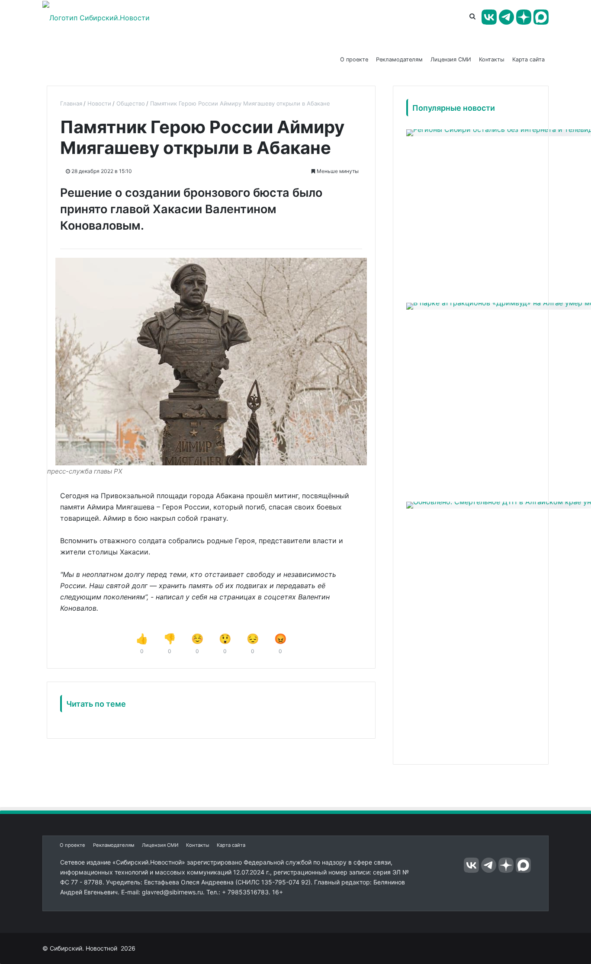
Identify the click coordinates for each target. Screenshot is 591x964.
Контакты (491, 59)
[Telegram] (506, 17)
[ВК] (489, 17)
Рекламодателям (399, 59)
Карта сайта (528, 59)
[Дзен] (523, 17)
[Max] (541, 17)
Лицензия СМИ (450, 59)
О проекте (354, 59)
